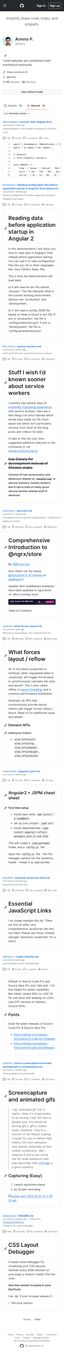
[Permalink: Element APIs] (6, 725)
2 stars (45, 138)
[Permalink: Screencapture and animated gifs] (6, 1096)
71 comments (33, 204)
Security (30, 1334)
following (28, 81)
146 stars (48, 204)
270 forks (19, 890)
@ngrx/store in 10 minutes (25, 575)
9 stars (44, 969)
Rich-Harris (9, 346)
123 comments (35, 527)
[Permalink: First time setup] (6, 807)
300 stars (49, 1079)
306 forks (20, 1231)
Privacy (19, 1334)
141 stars (48, 780)
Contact (26, 1337)
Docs (17, 1337)
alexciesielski (10, 121)
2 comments (32, 138)
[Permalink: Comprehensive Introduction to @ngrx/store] (6, 547)
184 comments (35, 638)
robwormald (9, 771)
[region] (32, 160)
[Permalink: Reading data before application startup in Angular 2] (6, 228)
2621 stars (52, 890)
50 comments (36, 1231)
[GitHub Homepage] (22, 1346)
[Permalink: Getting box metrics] (6, 733)
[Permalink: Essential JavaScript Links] (6, 907)
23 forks (19, 780)
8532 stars (52, 638)
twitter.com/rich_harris (22, 451)
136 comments (35, 890)
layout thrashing (31, 689)
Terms (10, 1334)
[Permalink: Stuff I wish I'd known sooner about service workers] (6, 382)
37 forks (19, 204)
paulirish (7, 626)
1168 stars (49, 359)
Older (37, 1319)
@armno (11, 76)
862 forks (19, 638)
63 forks (19, 359)
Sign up (55, 5)
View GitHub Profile (32, 91)
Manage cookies (41, 1337)
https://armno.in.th (17, 72)
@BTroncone (21, 564)
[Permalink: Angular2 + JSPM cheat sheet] (6, 795)
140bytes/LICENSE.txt (13, 1222)
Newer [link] (27, 1319)
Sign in (41, 5)
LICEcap (44, 1163)
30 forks (19, 1079)
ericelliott (8, 877)
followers (13, 81)
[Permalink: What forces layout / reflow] (6, 655)
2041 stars (52, 1231)
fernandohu (9, 184)
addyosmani (9, 1215)
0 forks (18, 969)
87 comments (33, 359)
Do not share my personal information (32, 1340)
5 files (8, 1231)
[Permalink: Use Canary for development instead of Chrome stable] (6, 463)
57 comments (33, 780)
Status (40, 1334)
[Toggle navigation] (5, 5)
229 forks (19, 527)
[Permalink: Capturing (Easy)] (6, 1175)
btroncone (8, 510)
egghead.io (15, 579)
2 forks (18, 138)
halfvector (8, 956)
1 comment (31, 969)
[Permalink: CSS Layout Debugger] (6, 1248)
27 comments (33, 1079)
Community (51, 1334)
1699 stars (52, 527)
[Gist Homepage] (22, 6)
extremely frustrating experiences (30, 407)
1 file (7, 138)
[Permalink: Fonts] (6, 1014)
